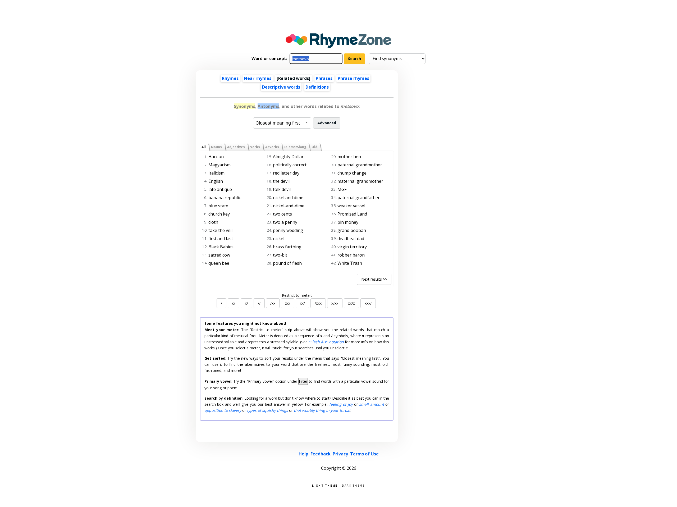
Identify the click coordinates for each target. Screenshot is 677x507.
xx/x (351, 303)
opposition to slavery (222, 410)
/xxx (318, 303)
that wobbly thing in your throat (322, 410)
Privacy (340, 454)
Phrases (324, 78)
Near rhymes (257, 78)
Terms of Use (364, 454)
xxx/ (368, 303)
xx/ (302, 303)
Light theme (324, 485)
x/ (246, 303)
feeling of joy (341, 404)
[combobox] (282, 123)
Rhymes (230, 78)
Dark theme (353, 485)
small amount (371, 404)
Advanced (326, 122)
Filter (303, 381)
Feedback (320, 454)
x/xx (334, 303)
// (259, 303)
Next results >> (374, 279)
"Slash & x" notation (326, 341)
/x (233, 303)
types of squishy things (267, 410)
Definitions (317, 87)
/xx (272, 303)
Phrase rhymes (353, 78)
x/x (287, 303)
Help (303, 454)
